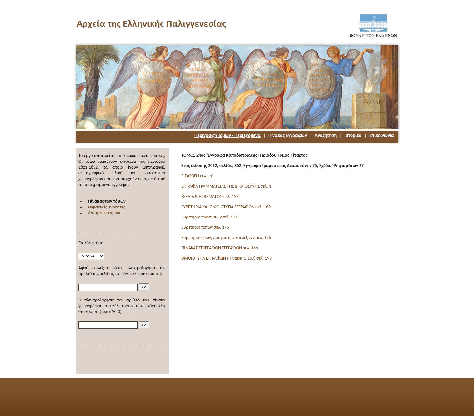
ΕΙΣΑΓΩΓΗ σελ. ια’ (197, 176)
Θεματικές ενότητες (106, 207)
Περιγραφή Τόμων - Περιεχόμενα (227, 136)
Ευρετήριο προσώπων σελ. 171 (209, 217)
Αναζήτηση (326, 136)
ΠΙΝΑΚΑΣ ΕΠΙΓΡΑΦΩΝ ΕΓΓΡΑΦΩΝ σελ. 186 (219, 248)
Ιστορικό (352, 136)
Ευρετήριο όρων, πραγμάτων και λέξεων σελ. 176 (226, 238)
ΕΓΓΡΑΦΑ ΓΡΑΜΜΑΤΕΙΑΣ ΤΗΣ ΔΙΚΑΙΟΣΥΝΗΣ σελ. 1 (226, 186)
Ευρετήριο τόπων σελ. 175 (205, 227)
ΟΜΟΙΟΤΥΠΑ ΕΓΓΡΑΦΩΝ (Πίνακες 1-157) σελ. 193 (226, 258)
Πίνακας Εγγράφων (287, 136)
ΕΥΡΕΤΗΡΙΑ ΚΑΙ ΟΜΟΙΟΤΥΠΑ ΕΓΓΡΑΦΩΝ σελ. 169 (226, 207)
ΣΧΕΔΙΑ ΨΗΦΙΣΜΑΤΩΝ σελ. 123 (210, 196)
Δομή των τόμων (104, 213)
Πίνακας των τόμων (107, 201)
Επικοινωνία (381, 136)
